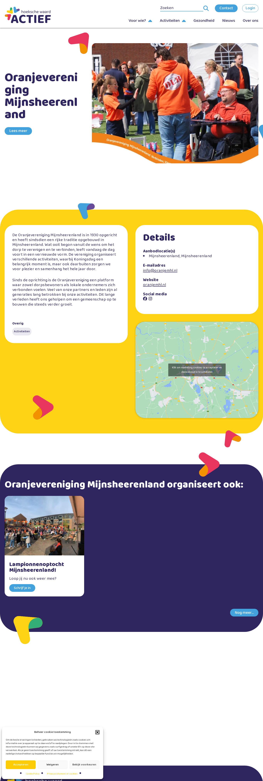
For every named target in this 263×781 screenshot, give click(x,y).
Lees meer (18, 131)
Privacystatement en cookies (62, 774)
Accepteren (20, 764)
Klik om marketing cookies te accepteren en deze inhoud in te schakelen (197, 369)
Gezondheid (203, 20)
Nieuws (228, 20)
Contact (226, 8)
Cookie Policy (32, 774)
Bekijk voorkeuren (84, 764)
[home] (28, 15)
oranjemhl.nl (154, 284)
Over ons (250, 20)
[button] (97, 732)
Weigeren (52, 764)
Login (250, 8)
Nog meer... (244, 612)
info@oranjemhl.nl (160, 270)
